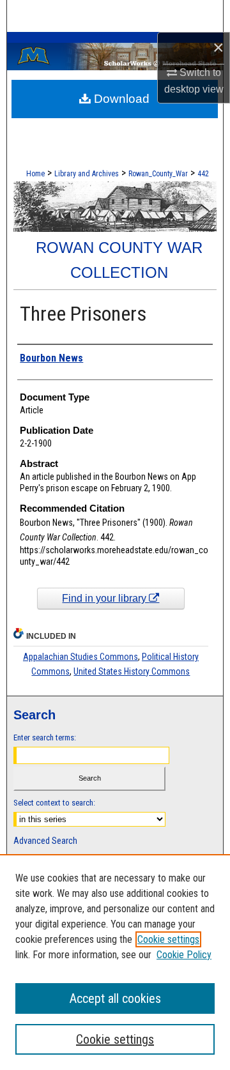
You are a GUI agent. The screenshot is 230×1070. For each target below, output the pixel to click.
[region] (115, 962)
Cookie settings (168, 939)
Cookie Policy (184, 955)
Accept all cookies (115, 998)
